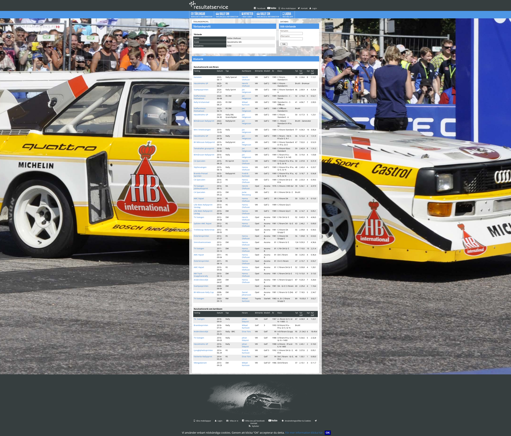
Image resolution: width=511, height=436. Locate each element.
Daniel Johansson (246, 293)
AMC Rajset (199, 198)
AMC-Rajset (199, 267)
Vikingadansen (200, 362)
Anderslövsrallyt (201, 279)
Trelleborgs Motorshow (204, 229)
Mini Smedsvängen (202, 129)
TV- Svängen (199, 319)
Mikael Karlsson (246, 103)
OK (328, 432)
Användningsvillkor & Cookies (297, 421)
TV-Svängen (199, 217)
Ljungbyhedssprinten (203, 350)
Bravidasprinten (201, 325)
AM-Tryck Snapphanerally (201, 274)
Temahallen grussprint (204, 148)
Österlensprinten (201, 236)
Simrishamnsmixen (202, 242)
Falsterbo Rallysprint (203, 356)
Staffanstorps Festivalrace (200, 97)
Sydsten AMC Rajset (202, 223)
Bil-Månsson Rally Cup (204, 292)
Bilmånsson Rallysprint (204, 121)
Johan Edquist (245, 320)
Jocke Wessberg (246, 193)
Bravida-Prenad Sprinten (201, 174)
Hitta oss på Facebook (255, 421)
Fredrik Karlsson (246, 174)
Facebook (261, 8)
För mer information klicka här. (304, 432)
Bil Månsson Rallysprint (204, 142)
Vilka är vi (233, 421)
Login (314, 8)
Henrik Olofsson (246, 78)
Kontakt (304, 8)
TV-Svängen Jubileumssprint (201, 187)
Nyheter (255, 426)
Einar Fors (246, 331)
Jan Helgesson (246, 90)
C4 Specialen (199, 192)
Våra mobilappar (288, 8)
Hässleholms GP (201, 83)
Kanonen (198, 77)
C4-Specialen (199, 161)
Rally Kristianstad (201, 102)
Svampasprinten (201, 89)
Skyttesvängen (200, 167)
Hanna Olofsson (246, 168)
